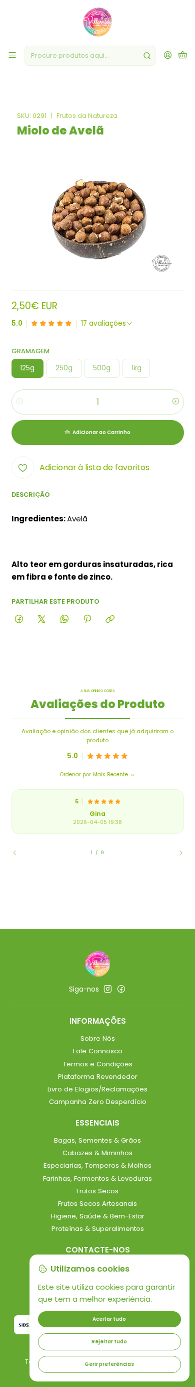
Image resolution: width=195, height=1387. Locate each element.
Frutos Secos (97, 1191)
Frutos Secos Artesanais (97, 1203)
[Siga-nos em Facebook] (121, 989)
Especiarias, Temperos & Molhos (98, 1165)
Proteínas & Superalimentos (98, 1228)
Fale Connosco (97, 1051)
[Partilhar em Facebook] (19, 619)
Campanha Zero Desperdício (97, 1101)
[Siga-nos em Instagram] (107, 989)
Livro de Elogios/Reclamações (98, 1089)
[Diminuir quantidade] (20, 402)
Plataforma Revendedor (98, 1076)
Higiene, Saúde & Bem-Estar (97, 1216)
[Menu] (12, 56)
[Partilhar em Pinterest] (87, 619)
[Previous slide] (19, 853)
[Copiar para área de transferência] (110, 619)
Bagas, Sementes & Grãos (97, 1140)
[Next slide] (176, 853)
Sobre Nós (97, 1038)
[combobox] (90, 56)
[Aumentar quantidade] (176, 402)
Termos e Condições (97, 1064)
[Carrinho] (183, 56)
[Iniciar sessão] (167, 56)
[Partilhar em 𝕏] (42, 619)
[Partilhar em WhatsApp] (64, 619)
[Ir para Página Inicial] (97, 22)
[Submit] (147, 56)
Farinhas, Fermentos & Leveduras (97, 1178)
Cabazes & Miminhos (97, 1153)
